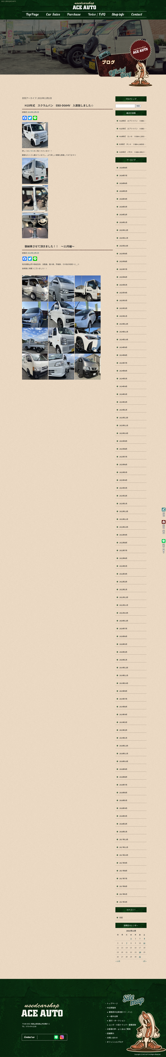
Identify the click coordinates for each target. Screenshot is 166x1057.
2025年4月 (123, 292)
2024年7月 (123, 363)
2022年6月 (123, 558)
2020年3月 (123, 644)
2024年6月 (123, 370)
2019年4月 (123, 714)
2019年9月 (123, 691)
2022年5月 (123, 566)
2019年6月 (123, 706)
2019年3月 (123, 722)
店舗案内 (118, 14)
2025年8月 (123, 261)
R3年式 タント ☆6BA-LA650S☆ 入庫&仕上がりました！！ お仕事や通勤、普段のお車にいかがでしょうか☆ (133, 144)
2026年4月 (123, 199)
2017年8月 (123, 870)
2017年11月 (123, 847)
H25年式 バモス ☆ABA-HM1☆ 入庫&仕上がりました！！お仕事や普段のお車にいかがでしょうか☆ (133, 152)
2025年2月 (123, 308)
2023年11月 (123, 425)
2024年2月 (123, 402)
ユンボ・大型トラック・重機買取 (74, 14)
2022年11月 (123, 519)
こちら (31, 151)
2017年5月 (123, 894)
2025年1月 (123, 316)
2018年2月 (123, 824)
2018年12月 (123, 745)
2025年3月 (123, 300)
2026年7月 (123, 175)
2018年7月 (123, 784)
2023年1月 (123, 503)
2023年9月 (123, 441)
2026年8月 (123, 167)
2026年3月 (123, 206)
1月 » (145, 961)
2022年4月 (123, 574)
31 (140, 957)
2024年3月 (123, 394)
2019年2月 (123, 730)
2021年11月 (123, 605)
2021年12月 (123, 597)
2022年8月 (123, 542)
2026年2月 (123, 214)
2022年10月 (123, 527)
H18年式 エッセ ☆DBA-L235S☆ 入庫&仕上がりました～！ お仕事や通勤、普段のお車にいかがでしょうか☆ (133, 136)
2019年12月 (123, 667)
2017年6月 (123, 886)
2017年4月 (123, 902)
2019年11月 (123, 675)
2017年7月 (123, 878)
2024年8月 (123, 355)
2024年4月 (123, 386)
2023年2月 (123, 495)
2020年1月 (123, 659)
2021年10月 (123, 613)
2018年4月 (123, 808)
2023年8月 (123, 449)
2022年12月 (123, 511)
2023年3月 (123, 488)
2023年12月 (123, 417)
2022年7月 (123, 550)
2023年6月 (123, 464)
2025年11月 (123, 238)
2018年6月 (123, 792)
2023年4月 (123, 480)
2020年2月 (123, 652)
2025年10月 (123, 245)
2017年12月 (123, 839)
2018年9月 (123, 769)
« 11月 (118, 961)
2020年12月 (123, 620)
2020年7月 (123, 628)
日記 (121, 917)
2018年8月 (123, 777)
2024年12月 (123, 324)
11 (144, 943)
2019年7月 (123, 699)
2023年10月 (123, 433)
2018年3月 (123, 816)
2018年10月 (123, 761)
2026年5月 (123, 191)
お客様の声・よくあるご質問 (96, 14)
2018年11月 (123, 753)
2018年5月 (123, 800)
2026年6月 (123, 183)
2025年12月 (123, 230)
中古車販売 (53, 14)
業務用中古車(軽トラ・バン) (120, 1012)
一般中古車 (113, 1016)
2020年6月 (123, 636)
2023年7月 (123, 456)
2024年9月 (123, 347)
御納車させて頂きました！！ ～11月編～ (49, 246)
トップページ (32, 14)
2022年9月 (123, 535)
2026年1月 (123, 222)
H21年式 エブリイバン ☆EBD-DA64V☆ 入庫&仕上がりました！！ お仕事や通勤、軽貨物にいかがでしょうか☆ (133, 128)
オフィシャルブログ (115, 1042)
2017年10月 (123, 855)
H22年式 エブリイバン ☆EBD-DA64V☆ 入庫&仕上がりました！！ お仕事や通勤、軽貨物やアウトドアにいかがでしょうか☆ (133, 121)
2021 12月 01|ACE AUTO (8, 1)
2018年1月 (123, 831)
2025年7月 (123, 269)
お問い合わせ (137, 14)
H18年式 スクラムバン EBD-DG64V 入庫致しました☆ (59, 105)
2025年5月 (123, 285)
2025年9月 (123, 253)
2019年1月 (123, 738)
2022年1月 (123, 589)
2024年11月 (123, 331)
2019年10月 (123, 683)
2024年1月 (123, 410)
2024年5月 (123, 378)
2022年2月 (123, 581)
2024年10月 (123, 339)
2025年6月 (123, 277)
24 (140, 952)
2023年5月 (123, 472)
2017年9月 (123, 863)
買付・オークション (117, 1020)
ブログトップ (131, 99)
